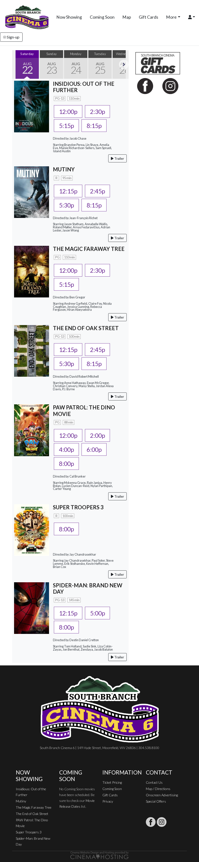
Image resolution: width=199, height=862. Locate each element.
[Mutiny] (31, 191)
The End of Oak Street (32, 814)
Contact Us (154, 782)
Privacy (107, 801)
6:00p (94, 449)
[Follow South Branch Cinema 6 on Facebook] (151, 822)
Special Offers (156, 801)
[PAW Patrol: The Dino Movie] (31, 429)
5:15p (66, 125)
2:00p (97, 435)
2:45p (97, 191)
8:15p (94, 125)
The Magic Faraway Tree (33, 807)
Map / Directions (158, 789)
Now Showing (69, 17)
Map (126, 17)
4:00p (66, 449)
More (171, 17)
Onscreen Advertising (162, 795)
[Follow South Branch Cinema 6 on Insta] (161, 822)
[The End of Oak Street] (31, 350)
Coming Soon (102, 17)
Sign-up (12, 37)
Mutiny (21, 801)
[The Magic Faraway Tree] (31, 271)
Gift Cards (148, 17)
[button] (191, 17)
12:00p (68, 111)
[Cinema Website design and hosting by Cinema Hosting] (99, 855)
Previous (17, 64)
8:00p (66, 463)
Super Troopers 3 (28, 832)
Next (124, 64)
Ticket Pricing (112, 782)
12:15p (68, 191)
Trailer (119, 158)
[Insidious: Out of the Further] (31, 106)
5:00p (97, 613)
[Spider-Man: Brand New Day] (31, 607)
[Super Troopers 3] (31, 529)
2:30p (97, 111)
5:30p (66, 205)
